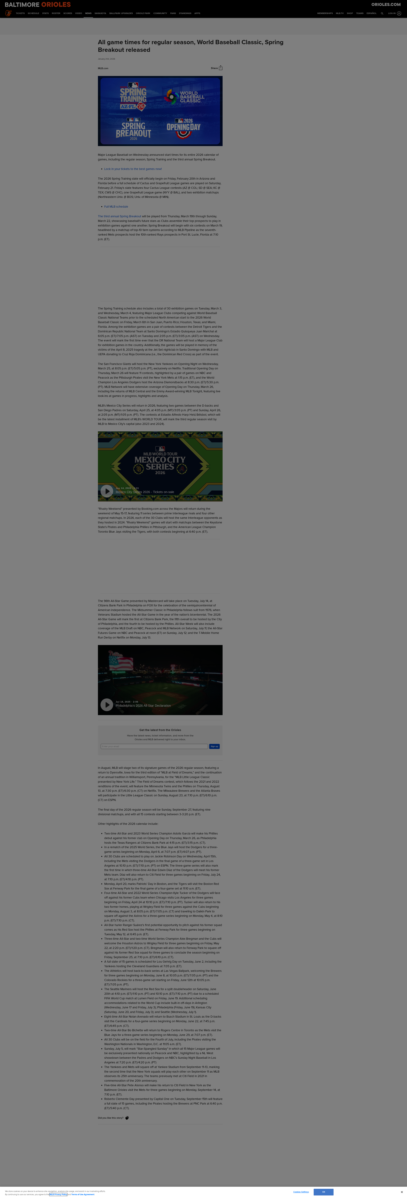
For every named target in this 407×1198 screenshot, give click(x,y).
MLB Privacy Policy (58, 1194)
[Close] (401, 1191)
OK (323, 1192)
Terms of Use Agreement (82, 1194)
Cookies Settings (301, 1192)
